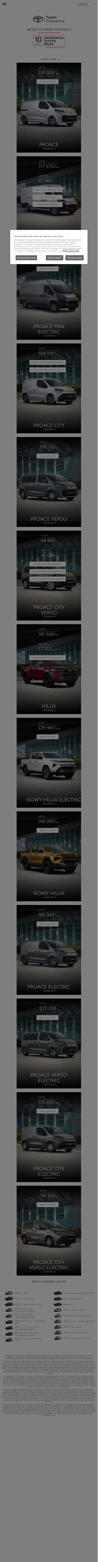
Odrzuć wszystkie (54, 258)
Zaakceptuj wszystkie (74, 258)
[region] (49, 247)
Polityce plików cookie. (71, 251)
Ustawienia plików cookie (26, 258)
